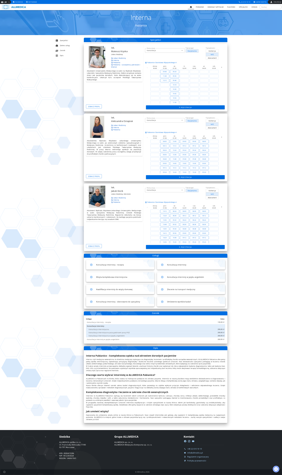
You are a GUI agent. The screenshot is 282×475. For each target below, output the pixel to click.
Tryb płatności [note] (210, 48)
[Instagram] (189, 441)
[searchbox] (271, 7)
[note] (156, 322)
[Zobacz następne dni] (221, 67)
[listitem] (65, 40)
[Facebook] (185, 441)
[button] (182, 50)
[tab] (191, 7)
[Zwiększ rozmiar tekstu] (5, 2)
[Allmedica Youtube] (193, 441)
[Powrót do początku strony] (4, 472)
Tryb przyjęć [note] (190, 48)
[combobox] (165, 50)
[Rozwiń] (91, 264)
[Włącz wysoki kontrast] (2, 2)
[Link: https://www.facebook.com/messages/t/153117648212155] (276, 469)
